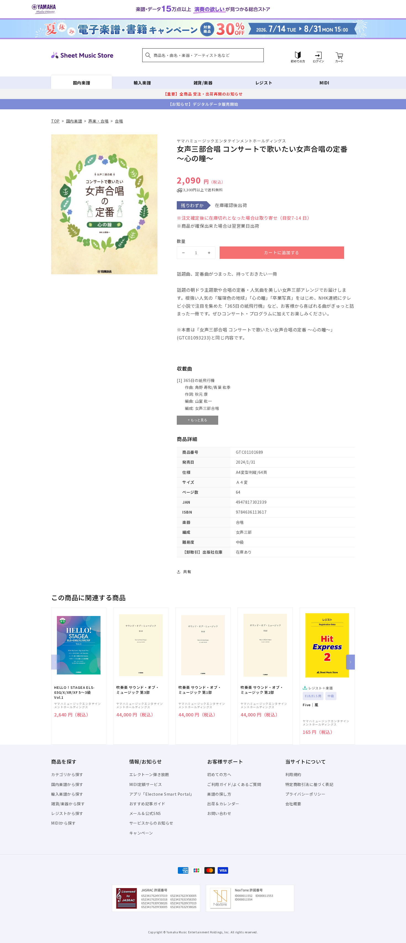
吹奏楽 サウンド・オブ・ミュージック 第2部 (262, 690)
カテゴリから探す (67, 774)
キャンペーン (141, 833)
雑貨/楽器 (203, 83)
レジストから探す (67, 813)
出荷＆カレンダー (223, 803)
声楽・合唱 (98, 121)
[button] (203, 55)
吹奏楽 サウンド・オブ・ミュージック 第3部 (137, 690)
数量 (181, 241)
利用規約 (293, 774)
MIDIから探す (63, 823)
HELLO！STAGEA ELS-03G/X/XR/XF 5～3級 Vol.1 (74, 692)
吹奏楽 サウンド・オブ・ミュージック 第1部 (199, 690)
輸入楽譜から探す (67, 794)
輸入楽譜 (142, 83)
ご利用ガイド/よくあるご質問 (234, 784)
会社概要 (293, 803)
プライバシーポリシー (305, 794)
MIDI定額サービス (145, 784)
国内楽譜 (81, 83)
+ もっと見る (197, 420)
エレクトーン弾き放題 (149, 774)
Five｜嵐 (310, 704)
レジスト (263, 83)
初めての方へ (219, 774)
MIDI (324, 83)
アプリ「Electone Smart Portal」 (161, 794)
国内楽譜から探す (67, 784)
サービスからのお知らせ (151, 823)
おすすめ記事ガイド (147, 803)
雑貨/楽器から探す (68, 803)
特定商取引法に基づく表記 (309, 784)
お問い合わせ (219, 813)
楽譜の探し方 (219, 794)
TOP (55, 121)
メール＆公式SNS (145, 813)
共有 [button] (187, 571)
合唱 (119, 121)
